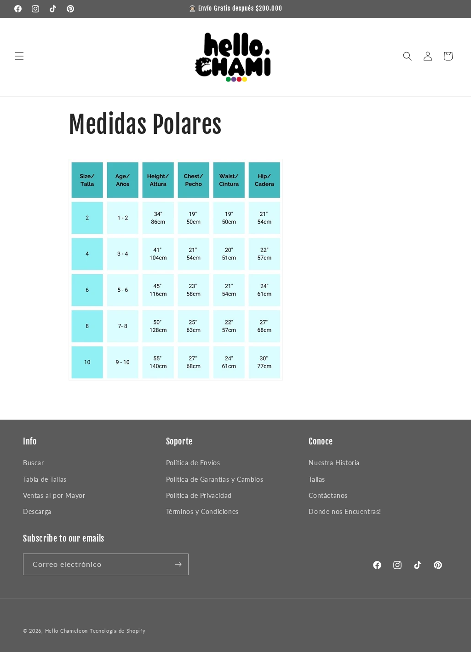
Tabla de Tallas (45, 479)
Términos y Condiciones (202, 511)
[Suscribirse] (178, 564)
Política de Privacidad (199, 495)
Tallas (317, 479)
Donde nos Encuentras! (345, 511)
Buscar (33, 463)
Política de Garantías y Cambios (215, 479)
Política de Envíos (193, 463)
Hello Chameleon (66, 631)
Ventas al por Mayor (54, 495)
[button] (19, 56)
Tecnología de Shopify (118, 631)
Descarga (37, 511)
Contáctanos (328, 495)
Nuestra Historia (334, 463)
